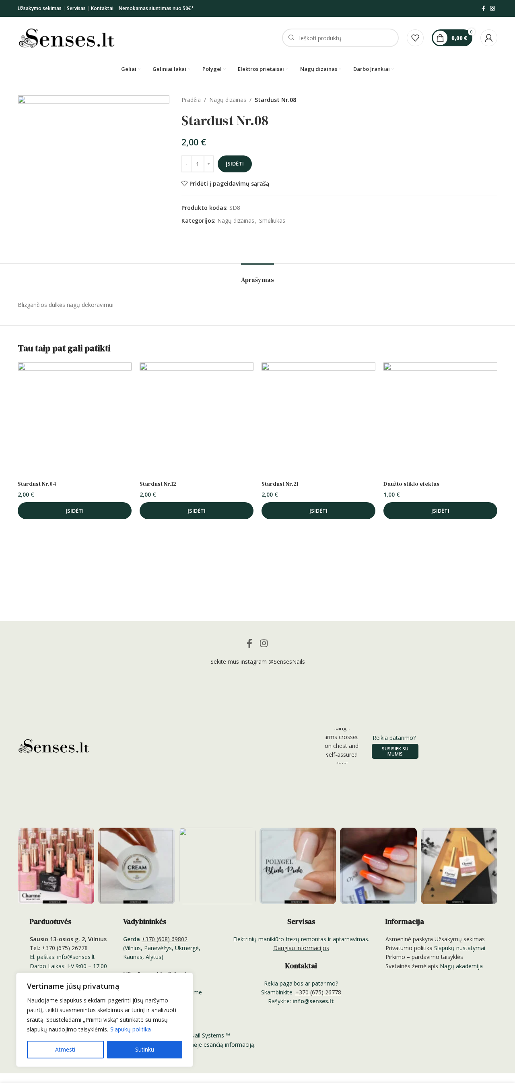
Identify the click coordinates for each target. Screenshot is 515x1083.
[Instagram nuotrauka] (56, 866)
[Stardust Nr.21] (318, 419)
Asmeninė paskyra (409, 939)
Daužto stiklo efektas (411, 484)
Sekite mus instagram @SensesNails (257, 661)
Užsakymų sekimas (460, 939)
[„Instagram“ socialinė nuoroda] (492, 8)
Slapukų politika (130, 1029)
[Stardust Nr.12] (196, 419)
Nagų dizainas (227, 100)
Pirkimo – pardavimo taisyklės (424, 957)
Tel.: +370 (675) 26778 (59, 948)
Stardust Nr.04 (37, 484)
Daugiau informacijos (301, 948)
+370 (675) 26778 (318, 992)
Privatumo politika (409, 948)
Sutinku (144, 1049)
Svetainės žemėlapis (411, 966)
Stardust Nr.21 (280, 484)
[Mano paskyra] (488, 38)
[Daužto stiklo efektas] (440, 419)
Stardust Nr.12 (158, 484)
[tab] (257, 275)
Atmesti (65, 1049)
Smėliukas (272, 220)
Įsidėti (235, 163)
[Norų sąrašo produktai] (415, 38)
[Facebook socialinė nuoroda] (483, 8)
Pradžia (191, 100)
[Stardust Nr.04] (75, 419)
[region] (104, 1020)
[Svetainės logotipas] (66, 37)
